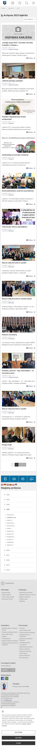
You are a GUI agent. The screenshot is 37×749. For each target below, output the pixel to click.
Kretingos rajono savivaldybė (21, 686)
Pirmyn (24, 465)
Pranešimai (11, 338)
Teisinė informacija (25, 655)
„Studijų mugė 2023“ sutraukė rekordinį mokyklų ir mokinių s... (17, 44)
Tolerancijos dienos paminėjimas (14, 227)
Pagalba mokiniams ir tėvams (28, 594)
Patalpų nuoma (24, 599)
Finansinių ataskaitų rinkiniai (10, 632)
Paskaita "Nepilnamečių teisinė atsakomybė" (14, 118)
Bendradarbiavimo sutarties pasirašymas (18, 191)
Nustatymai (18, 732)
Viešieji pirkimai (6, 638)
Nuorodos (22, 628)
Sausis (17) (10, 545)
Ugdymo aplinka (6, 594)
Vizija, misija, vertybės (8, 597)
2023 (18, 8)
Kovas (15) (10, 539)
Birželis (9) (10, 531)
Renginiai (11, 123)
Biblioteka (11, 267)
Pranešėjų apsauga (25, 642)
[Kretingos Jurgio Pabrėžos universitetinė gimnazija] (4, 3)
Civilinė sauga (23, 653)
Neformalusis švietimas (26, 592)
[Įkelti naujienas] (12, 3)
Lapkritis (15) (11, 517)
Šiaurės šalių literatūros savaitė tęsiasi (17, 299)
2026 (8, 495)
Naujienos (11, 8)
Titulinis (3, 8)
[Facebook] (2, 678)
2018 (8, 570)
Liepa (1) (9, 528)
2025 (8, 499)
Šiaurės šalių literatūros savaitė (14, 263)
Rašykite (4, 670)
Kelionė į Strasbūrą (9, 335)
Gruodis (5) (10, 515)
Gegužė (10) (10, 534)
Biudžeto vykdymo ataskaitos (10, 641)
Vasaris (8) (10, 542)
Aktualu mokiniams (25, 649)
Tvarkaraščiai (9, 583)
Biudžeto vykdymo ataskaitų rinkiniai (9, 629)
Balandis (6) (10, 537)
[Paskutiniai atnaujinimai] (19, 3)
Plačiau (30, 58)
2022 (8, 550)
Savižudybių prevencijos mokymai (15, 155)
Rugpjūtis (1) (11, 526)
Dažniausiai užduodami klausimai (26, 639)
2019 (8, 565)
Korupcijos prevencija (25, 651)
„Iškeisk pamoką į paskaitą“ (12, 81)
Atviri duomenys (24, 657)
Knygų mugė (7, 445)
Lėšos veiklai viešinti (7, 634)
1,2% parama (23, 644)
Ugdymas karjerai (13, 49)
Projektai (4, 636)
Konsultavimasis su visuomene (25, 635)
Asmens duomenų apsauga (27, 632)
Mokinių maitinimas (25, 597)
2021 (8, 555)
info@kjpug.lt (8, 700)
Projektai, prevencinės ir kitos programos (10, 643)
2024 (8, 504)
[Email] (6, 678)
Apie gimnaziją (6, 592)
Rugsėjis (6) (10, 523)
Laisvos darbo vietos (25, 630)
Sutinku (18, 743)
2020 (8, 560)
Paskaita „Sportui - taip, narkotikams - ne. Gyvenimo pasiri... (18, 372)
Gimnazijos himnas (7, 599)
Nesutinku (18, 738)
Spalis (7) (9, 520)
